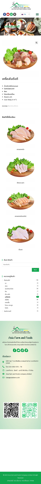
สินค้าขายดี (7, 311)
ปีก (6, 291)
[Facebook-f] (4, 14)
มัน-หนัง (7, 294)
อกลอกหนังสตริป (20, 216)
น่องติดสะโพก (9, 289)
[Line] (11, 14)
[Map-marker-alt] (14, 14)
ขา (5, 283)
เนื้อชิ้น (7, 300)
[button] (37, 14)
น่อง (6, 286)
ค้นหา (35, 270)
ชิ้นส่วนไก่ (10, 106)
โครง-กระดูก (9, 305)
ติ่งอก (21, 249)
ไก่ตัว (6, 308)
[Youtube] (7, 14)
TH (24, 14)
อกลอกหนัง (20, 149)
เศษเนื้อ (7, 302)
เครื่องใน (15, 106)
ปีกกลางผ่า (20, 183)
